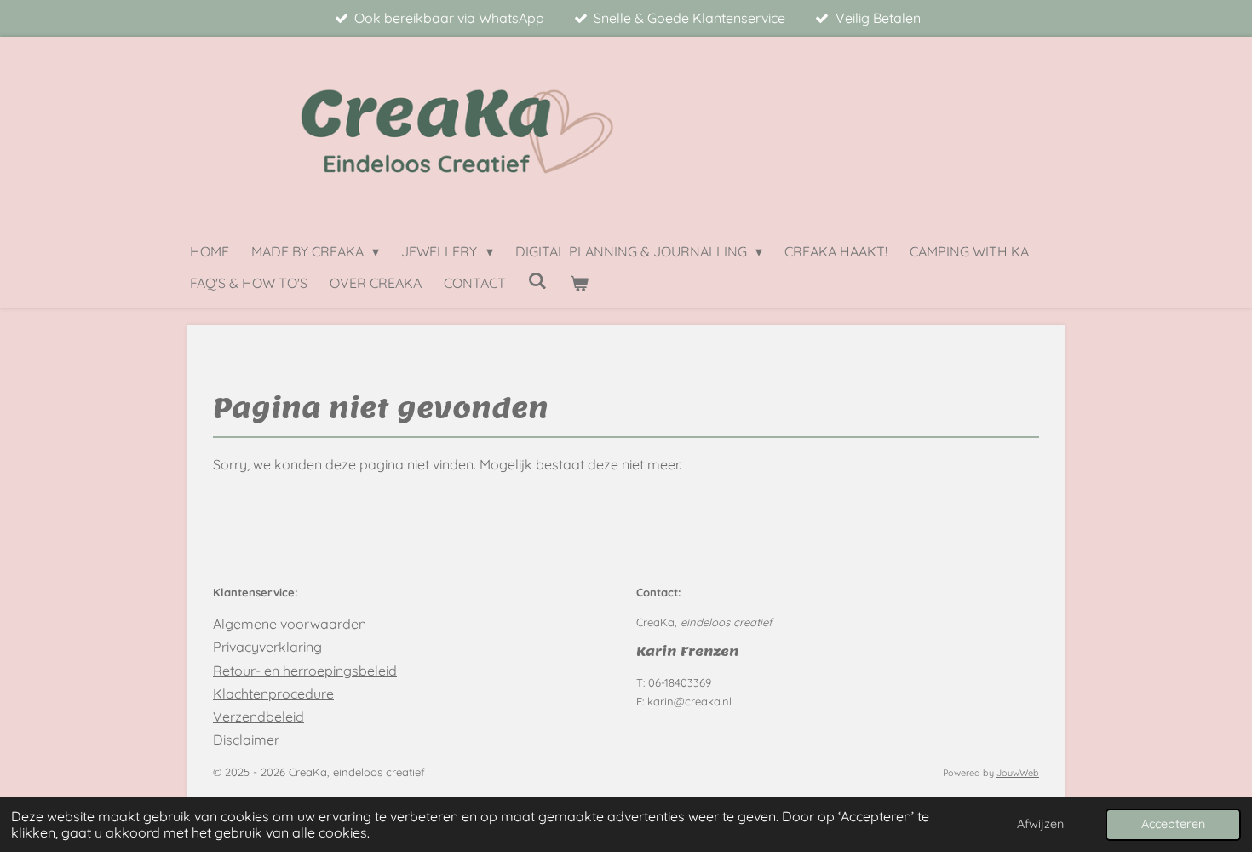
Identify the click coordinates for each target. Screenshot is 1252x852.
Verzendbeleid (258, 716)
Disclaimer (246, 739)
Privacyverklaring (267, 646)
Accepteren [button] (1173, 824)
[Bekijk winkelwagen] (578, 283)
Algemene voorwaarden (289, 623)
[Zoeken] (537, 280)
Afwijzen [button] (1040, 824)
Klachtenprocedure (273, 693)
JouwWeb (1017, 773)
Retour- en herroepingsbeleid (305, 670)
